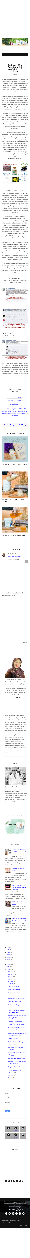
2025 (8, 947)
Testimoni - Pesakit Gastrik (15, 1021)
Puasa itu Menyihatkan (14, 989)
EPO (8, 409)
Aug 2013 (10, 981)
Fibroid (23, 409)
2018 (8, 957)
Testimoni (17, 411)
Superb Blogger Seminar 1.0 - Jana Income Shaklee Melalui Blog (19, 887)
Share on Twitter (16, 400)
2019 (8, 954)
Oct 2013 (10, 976)
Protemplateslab (6, 1223)
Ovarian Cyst (10, 411)
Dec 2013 (10, 971)
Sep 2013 (10, 979)
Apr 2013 (10, 1077)
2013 (8, 969)
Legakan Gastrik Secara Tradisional (17, 1024)
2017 (8, 959)
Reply (27, 561)
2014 (8, 967)
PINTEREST (16, 1137)
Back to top (23, 1225)
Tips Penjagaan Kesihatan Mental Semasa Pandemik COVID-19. (19, 852)
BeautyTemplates (15, 1220)
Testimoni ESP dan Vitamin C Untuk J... (15, 465)
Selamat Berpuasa (13, 1038)
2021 (8, 950)
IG (22, 1130)
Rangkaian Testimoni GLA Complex (17, 1067)
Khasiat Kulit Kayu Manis (14, 1001)
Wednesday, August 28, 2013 (15, 556)
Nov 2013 (10, 974)
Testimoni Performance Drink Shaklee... (13, 536)
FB (8, 1130)
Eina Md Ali (12, 553)
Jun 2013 (10, 1072)
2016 (8, 962)
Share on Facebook (15, 397)
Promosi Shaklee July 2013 (15, 1070)
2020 (8, 952)
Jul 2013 (10, 984)
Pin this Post (16, 404)
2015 (8, 964)
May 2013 (11, 1075)
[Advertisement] (15, 15)
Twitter (15, 1130)
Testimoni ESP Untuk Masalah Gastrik (13, 500)
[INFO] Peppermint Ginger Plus (16, 998)
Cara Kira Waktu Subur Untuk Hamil (17, 1058)
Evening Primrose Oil (15, 409)
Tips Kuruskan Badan (13, 986)
